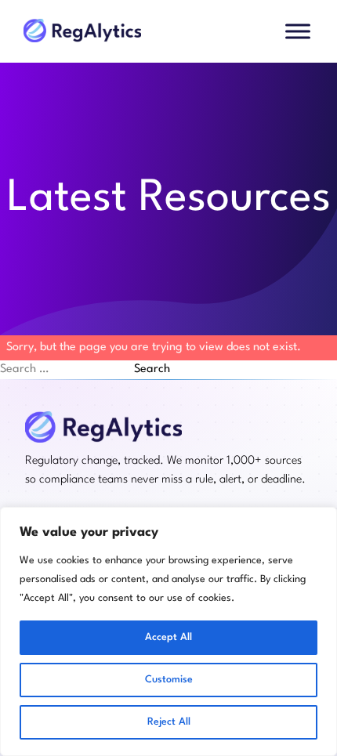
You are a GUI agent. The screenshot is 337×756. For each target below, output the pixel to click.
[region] (168, 631)
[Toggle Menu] (297, 31)
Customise (169, 680)
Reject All (168, 722)
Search (152, 369)
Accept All (168, 637)
